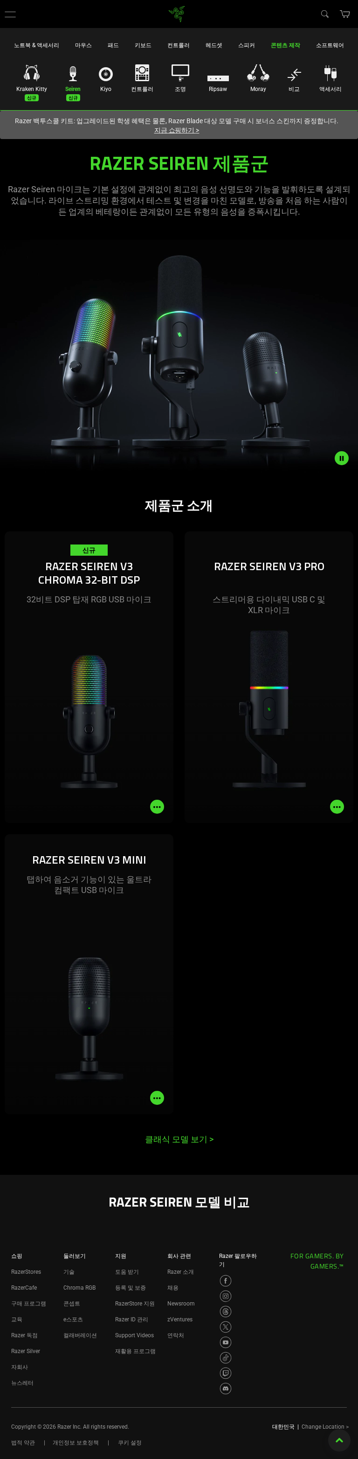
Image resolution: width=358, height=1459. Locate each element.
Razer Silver (25, 1351)
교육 (16, 1319)
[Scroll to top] (339, 1440)
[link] (177, 13)
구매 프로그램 (28, 1303)
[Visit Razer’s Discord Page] (225, 1388)
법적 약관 (23, 1442)
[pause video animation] (346, 458)
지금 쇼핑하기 (177, 130)
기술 (69, 1272)
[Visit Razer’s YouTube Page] (225, 1342)
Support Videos (134, 1335)
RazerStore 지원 (135, 1303)
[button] (10, 14)
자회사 (19, 1367)
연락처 (175, 1335)
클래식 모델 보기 (179, 1139)
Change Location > (325, 1427)
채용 (173, 1287)
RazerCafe (24, 1287)
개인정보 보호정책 (76, 1442)
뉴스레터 (22, 1383)
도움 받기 (127, 1272)
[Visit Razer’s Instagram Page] (225, 1296)
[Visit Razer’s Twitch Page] (225, 1373)
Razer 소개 (180, 1272)
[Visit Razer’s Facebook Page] (225, 1280)
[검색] (324, 13)
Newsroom (181, 1303)
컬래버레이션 (80, 1335)
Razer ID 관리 (131, 1319)
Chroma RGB (79, 1287)
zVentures (180, 1319)
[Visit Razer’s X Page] (225, 1326)
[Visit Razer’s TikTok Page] (225, 1357)
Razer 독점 (24, 1335)
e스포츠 (73, 1319)
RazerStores (26, 1272)
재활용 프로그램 (135, 1351)
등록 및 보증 (130, 1287)
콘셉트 (71, 1303)
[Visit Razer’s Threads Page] (225, 1311)
